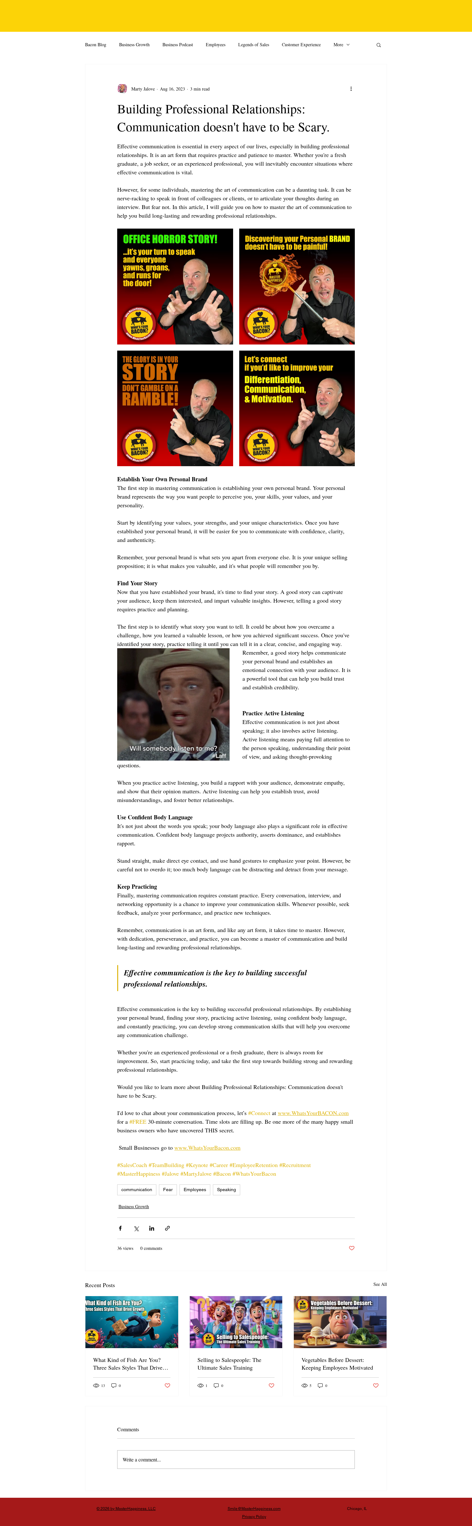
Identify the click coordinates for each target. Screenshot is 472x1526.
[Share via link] (167, 1228)
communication (136, 1189)
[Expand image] (175, 286)
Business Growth (134, 44)
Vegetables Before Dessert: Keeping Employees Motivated (337, 1363)
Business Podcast (177, 44)
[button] (379, 44)
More (338, 44)
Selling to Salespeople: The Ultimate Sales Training (229, 1363)
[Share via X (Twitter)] (136, 1228)
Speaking (226, 1189)
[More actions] (351, 88)
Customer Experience (301, 44)
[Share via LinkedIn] (152, 1228)
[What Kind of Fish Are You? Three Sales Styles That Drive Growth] (131, 1322)
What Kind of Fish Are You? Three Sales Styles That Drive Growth (127, 1363)
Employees (215, 44)
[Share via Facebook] (120, 1228)
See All (380, 1284)
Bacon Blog (95, 44)
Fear (168, 1189)
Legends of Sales (253, 44)
